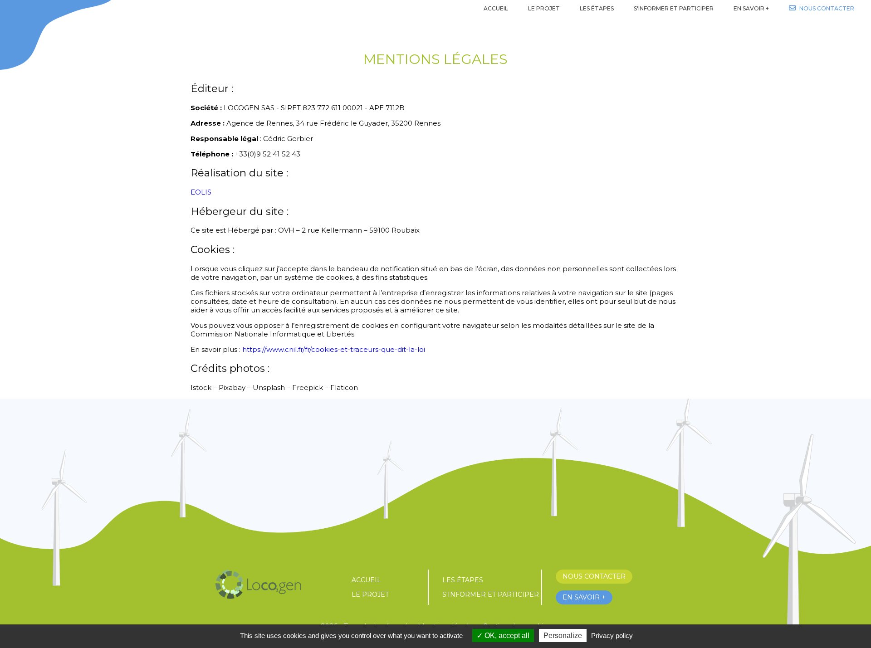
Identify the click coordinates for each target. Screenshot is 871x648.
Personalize (562, 635)
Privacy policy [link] (612, 635)
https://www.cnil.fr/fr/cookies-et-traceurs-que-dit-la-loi (333, 349)
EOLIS (201, 192)
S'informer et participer (490, 594)
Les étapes (462, 580)
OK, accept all (506, 635)
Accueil (366, 580)
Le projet (370, 594)
